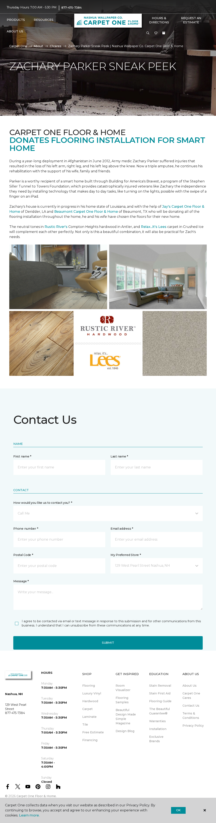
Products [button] (16, 20)
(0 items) (163, 33)
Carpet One (18, 46)
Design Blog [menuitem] (125, 731)
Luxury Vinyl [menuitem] (91, 693)
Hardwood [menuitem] (90, 701)
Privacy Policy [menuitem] (193, 725)
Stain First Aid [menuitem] (159, 693)
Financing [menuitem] (89, 740)
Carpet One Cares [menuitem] (191, 695)
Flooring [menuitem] (88, 685)
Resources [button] (43, 20)
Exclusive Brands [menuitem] (156, 739)
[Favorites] (156, 33)
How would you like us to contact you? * (42, 502)
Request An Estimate (191, 20)
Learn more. (29, 815)
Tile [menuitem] (85, 724)
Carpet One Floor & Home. (36, 796)
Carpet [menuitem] (87, 709)
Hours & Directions (159, 20)
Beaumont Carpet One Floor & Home (86, 212)
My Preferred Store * (126, 554)
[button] (148, 33)
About (38, 46)
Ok (178, 810)
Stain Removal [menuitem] (160, 685)
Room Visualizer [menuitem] (123, 688)
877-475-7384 (71, 7)
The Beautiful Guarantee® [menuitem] (159, 711)
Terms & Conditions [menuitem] (190, 715)
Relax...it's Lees (153, 227)
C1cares (55, 46)
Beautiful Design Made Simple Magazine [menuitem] (126, 716)
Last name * (119, 456)
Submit (108, 643)
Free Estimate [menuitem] (93, 732)
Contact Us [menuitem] (190, 705)
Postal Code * (23, 554)
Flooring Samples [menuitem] (122, 700)
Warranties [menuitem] (157, 721)
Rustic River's (56, 227)
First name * (22, 456)
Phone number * (25, 528)
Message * (20, 581)
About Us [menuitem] (189, 685)
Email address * (122, 528)
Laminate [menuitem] (89, 717)
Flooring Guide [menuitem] (160, 701)
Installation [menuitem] (157, 729)
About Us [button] (15, 31)
